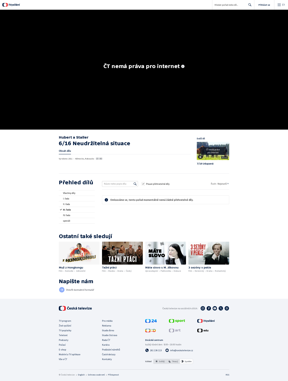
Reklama (106, 325)
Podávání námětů (111, 349)
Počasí (62, 344)
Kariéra (106, 344)
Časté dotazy (108, 354)
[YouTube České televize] (214, 308)
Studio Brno (108, 330)
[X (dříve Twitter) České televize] (220, 308)
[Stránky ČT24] (151, 321)
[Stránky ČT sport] (177, 321)
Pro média (107, 320)
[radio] (77, 193)
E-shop (62, 349)
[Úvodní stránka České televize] (75, 308)
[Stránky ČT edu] (202, 331)
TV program (65, 320)
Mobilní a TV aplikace (69, 354)
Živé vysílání (65, 325)
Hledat (250, 5)
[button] (213, 152)
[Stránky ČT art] (174, 331)
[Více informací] (183, 66)
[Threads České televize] (226, 308)
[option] (160, 361)
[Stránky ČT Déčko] (150, 331)
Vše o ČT (63, 359)
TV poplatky (65, 330)
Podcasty (63, 339)
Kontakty (107, 359)
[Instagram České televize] (202, 308)
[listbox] (173, 361)
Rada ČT (106, 339)
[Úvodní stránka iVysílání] (13, 5)
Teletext (63, 335)
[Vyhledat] (135, 184)
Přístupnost (113, 374)
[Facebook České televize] (208, 308)
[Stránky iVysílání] (206, 321)
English (81, 374)
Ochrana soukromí (96, 374)
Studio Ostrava (109, 335)
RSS (227, 374)
